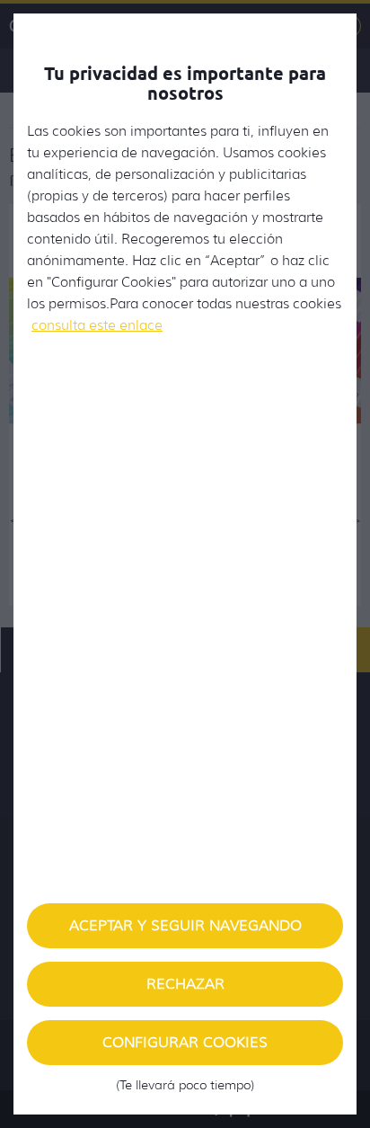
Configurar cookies (185, 1049)
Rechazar (185, 983)
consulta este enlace (97, 325)
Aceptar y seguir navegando (185, 925)
